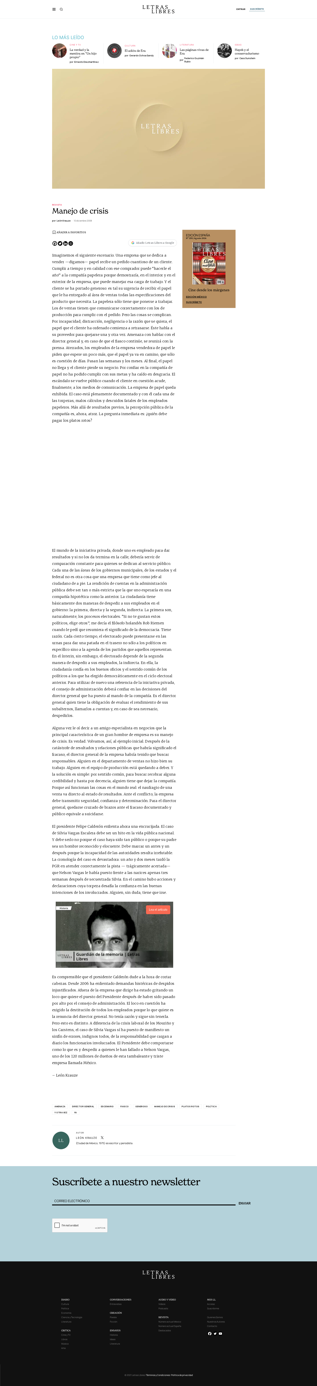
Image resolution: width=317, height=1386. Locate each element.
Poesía (113, 1317)
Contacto (212, 1326)
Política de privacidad (182, 1375)
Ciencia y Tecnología (71, 1317)
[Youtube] (220, 1333)
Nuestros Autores (216, 1321)
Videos (161, 1304)
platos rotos (190, 1106)
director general (83, 1106)
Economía (66, 1312)
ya (75, 1112)
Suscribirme (213, 1308)
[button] (54, 9)
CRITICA (66, 1330)
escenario (107, 1106)
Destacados (164, 1330)
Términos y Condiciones (158, 1375)
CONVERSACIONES (120, 1299)
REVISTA (163, 1317)
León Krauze (86, 1137)
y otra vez (61, 1112)
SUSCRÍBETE (257, 9)
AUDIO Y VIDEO (167, 1299)
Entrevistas (115, 1304)
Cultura (130, 45)
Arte (63, 1348)
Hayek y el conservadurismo (247, 51)
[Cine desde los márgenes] (208, 265)
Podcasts (163, 1308)
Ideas (238, 44)
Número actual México (169, 1321)
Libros (64, 1339)
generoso (141, 1106)
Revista (57, 204)
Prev (187, 269)
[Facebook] (54, 243)
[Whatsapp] (70, 243)
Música (65, 1343)
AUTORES (208, 1160)
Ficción (113, 1321)
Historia (114, 1334)
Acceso (211, 1304)
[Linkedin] (65, 243)
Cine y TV (75, 44)
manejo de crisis (164, 1106)
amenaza (59, 1106)
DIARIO (65, 1299)
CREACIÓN (116, 1312)
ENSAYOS (115, 1330)
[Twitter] (60, 243)
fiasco (124, 1106)
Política (211, 1106)
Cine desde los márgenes (208, 290)
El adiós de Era (135, 50)
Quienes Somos (215, 1317)
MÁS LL (211, 1299)
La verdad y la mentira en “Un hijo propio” (83, 53)
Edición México (196, 296)
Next (231, 269)
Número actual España (169, 1326)
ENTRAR (240, 9)
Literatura (187, 44)
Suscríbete (194, 302)
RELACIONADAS (101, 1160)
